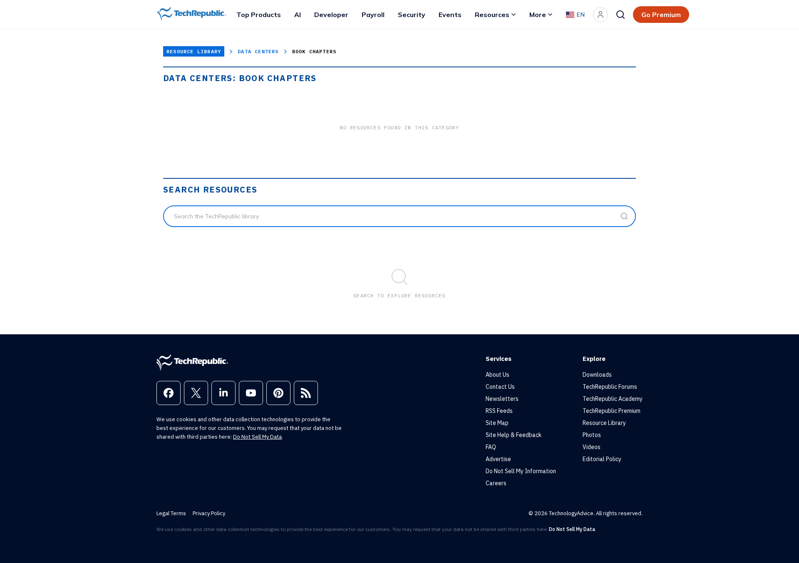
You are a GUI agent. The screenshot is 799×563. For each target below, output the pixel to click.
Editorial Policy (602, 459)
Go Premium (661, 14)
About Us (497, 374)
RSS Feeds (499, 411)
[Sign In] (600, 14)
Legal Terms (171, 513)
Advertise (498, 459)
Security (411, 14)
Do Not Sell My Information (521, 471)
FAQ (491, 447)
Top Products (258, 14)
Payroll (373, 14)
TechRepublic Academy (613, 398)
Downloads (597, 374)
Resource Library (193, 51)
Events (450, 14)
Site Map (497, 423)
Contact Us (500, 386)
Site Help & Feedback (513, 435)
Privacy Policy (209, 513)
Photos (592, 435)
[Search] (620, 14)
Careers (496, 483)
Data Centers (258, 51)
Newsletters (502, 398)
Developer (331, 14)
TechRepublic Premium (611, 411)
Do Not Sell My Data (257, 436)
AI (297, 14)
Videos (591, 447)
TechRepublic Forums (610, 386)
